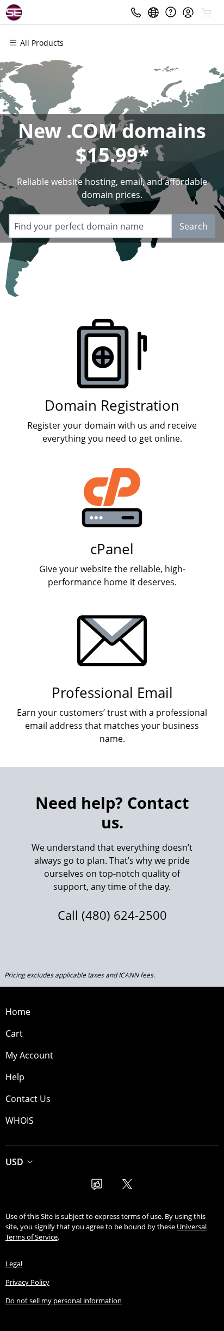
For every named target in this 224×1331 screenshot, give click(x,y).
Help (14, 1077)
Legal (13, 1263)
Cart (14, 1033)
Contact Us (28, 1099)
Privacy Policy (27, 1282)
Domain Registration (112, 405)
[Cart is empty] (206, 12)
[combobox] (90, 226)
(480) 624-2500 (124, 915)
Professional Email (112, 692)
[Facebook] (96, 1187)
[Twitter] (127, 1187)
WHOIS (19, 1120)
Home (17, 1012)
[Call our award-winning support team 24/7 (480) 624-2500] (170, 12)
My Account (29, 1055)
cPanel (112, 549)
